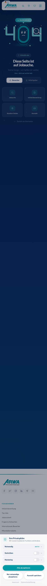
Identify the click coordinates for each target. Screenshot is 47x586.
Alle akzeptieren (23, 568)
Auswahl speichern (34, 575)
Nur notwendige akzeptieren (13, 575)
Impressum (15, 582)
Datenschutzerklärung (28, 582)
